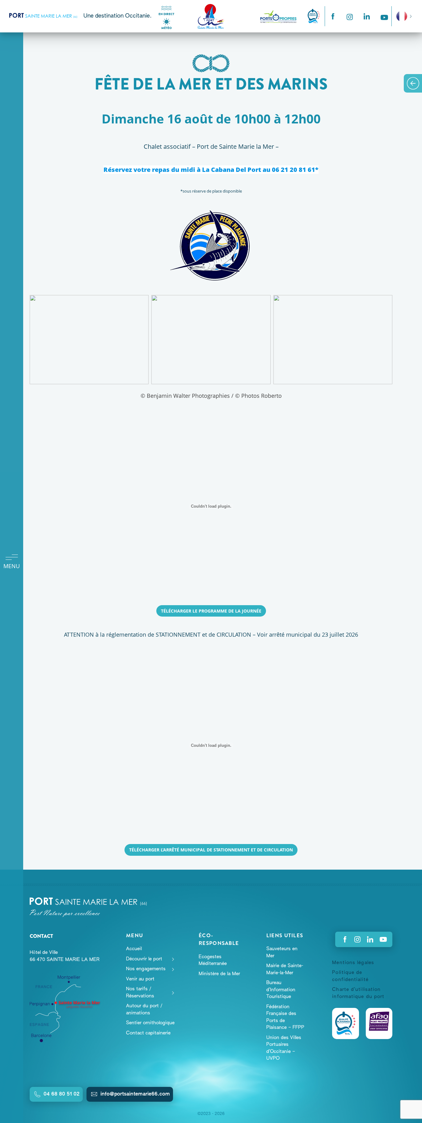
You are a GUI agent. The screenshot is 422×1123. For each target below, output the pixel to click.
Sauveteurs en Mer (282, 952)
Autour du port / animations (144, 1009)
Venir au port (140, 979)
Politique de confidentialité (350, 976)
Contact (41, 936)
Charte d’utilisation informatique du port (358, 993)
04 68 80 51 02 (62, 1094)
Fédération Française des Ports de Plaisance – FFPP (285, 1017)
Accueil (134, 948)
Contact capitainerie (148, 1033)
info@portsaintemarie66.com (135, 1094)
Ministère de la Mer (219, 973)
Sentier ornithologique (150, 1023)
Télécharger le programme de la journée (211, 611)
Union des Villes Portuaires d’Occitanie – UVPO (283, 1048)
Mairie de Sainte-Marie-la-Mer (284, 969)
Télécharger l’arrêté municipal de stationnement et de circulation (211, 850)
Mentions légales (353, 962)
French (401, 12)
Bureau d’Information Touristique (280, 989)
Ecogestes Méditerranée (213, 960)
